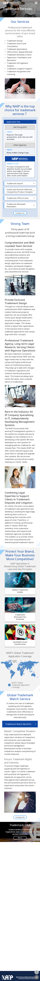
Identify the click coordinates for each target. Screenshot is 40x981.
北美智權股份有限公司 (12, 3)
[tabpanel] (20, 771)
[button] (36, 972)
